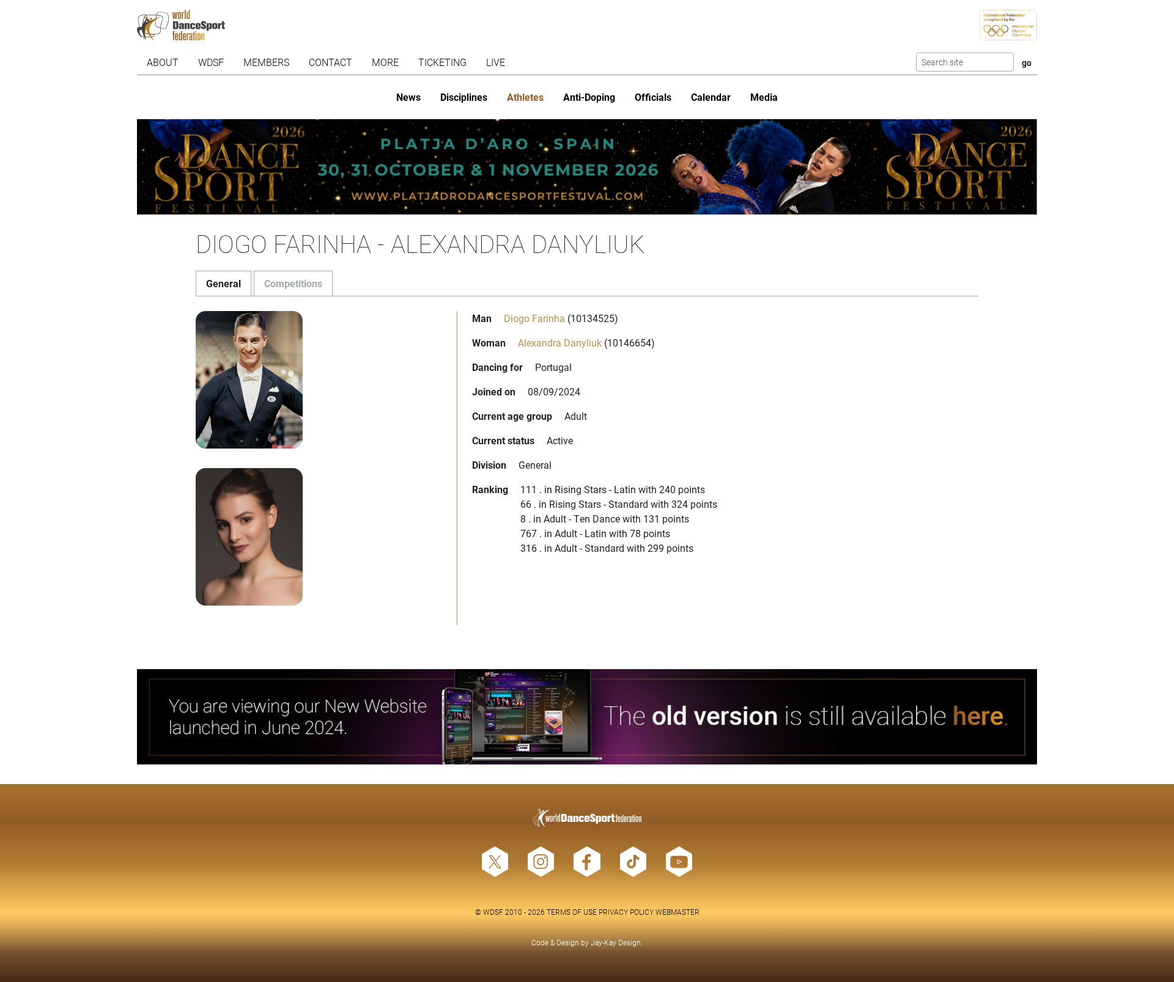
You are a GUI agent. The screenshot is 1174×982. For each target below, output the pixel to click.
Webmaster (677, 912)
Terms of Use (572, 912)
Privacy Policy (626, 912)
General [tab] (223, 283)
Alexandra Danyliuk (560, 342)
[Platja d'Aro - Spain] (587, 166)
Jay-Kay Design (616, 942)
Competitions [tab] (293, 283)
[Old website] (587, 716)
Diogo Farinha (534, 318)
